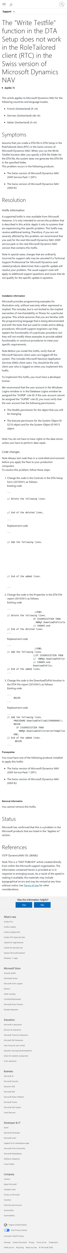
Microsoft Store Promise (13, 1004)
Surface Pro (8, 921)
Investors (7, 1200)
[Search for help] (11, 4)
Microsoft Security (11, 1081)
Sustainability (9, 1215)
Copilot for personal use (13, 947)
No (42, 905)
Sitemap (7, 1242)
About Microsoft (10, 1184)
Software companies (12, 1159)
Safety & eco (9, 1247)
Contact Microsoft (20, 1242)
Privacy (31, 1242)
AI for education (10, 1061)
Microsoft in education (13, 1024)
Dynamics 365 (9, 1086)
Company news (10, 1189)
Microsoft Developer (12, 1132)
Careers (7, 1179)
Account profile (10, 973)
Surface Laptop (10, 927)
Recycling (20, 1247)
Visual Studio (9, 1164)
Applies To (9, 87)
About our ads (31, 1247)
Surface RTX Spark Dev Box (14, 937)
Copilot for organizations (13, 942)
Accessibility (9, 1210)
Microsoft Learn (10, 1138)
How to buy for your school (14, 1045)
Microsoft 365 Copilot (12, 1107)
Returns (7, 988)
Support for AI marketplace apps (16, 1143)
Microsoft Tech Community (14, 1148)
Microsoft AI (8, 1076)
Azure (6, 1127)
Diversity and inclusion (13, 1205)
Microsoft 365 (9, 1091)
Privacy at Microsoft (12, 1194)
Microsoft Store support (13, 983)
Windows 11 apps (11, 958)
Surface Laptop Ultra (12, 932)
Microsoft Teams (10, 1102)
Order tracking (9, 994)
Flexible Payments (11, 1009)
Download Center (11, 978)
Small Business (10, 1112)
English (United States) (18, 1225)
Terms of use (41, 1242)
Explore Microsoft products (14, 953)
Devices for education (12, 1030)
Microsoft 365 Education (13, 1040)
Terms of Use (31, 885)
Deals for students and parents (16, 1056)
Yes (24, 905)
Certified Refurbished (12, 999)
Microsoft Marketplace (13, 1153)
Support (7, 11)
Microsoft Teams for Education (16, 1035)
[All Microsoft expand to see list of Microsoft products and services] (4, 4)
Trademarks (53, 1242)
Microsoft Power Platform (14, 1097)
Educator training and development (18, 1050)
